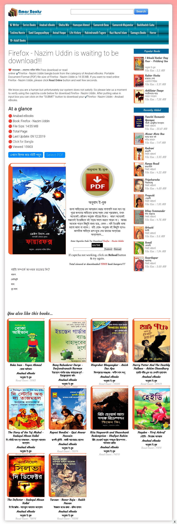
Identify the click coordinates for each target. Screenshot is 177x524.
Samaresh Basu (101, 25)
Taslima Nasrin (17, 33)
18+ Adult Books (18, 40)
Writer (16, 25)
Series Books (29, 25)
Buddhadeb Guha (145, 25)
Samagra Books (138, 33)
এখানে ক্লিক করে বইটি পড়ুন (25, 155)
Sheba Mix (64, 25)
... (51, 313)
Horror (153, 33)
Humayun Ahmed (81, 25)
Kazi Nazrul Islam (118, 33)
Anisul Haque (59, 33)
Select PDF (54, 155)
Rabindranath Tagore (95, 33)
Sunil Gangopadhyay (39, 33)
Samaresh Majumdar (122, 25)
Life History (75, 33)
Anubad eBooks (47, 25)
